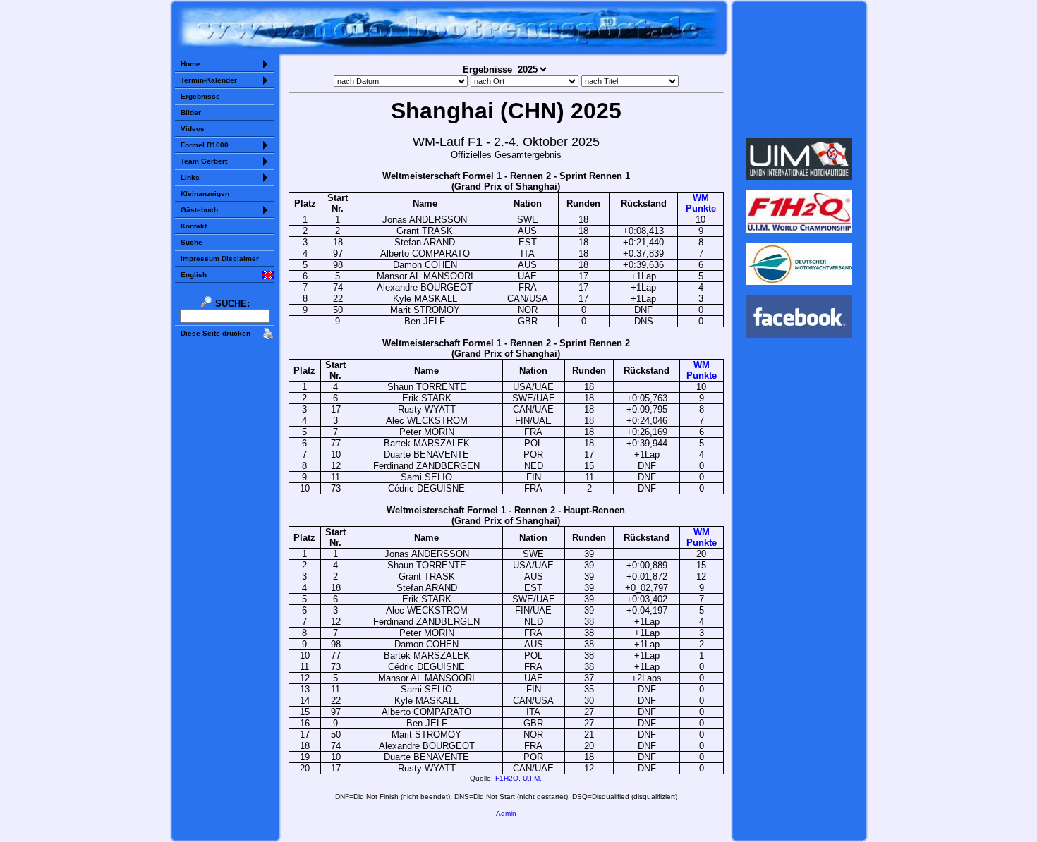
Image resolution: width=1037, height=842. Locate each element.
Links (190, 177)
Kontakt (194, 226)
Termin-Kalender (209, 80)
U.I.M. (532, 778)
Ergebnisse (200, 96)
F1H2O (506, 778)
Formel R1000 (205, 145)
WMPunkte (701, 203)
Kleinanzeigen (205, 193)
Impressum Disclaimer (220, 258)
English (194, 275)
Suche (191, 242)
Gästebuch (199, 210)
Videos (193, 129)
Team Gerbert (204, 161)
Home (190, 64)
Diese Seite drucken (215, 333)
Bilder (191, 112)
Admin (506, 813)
